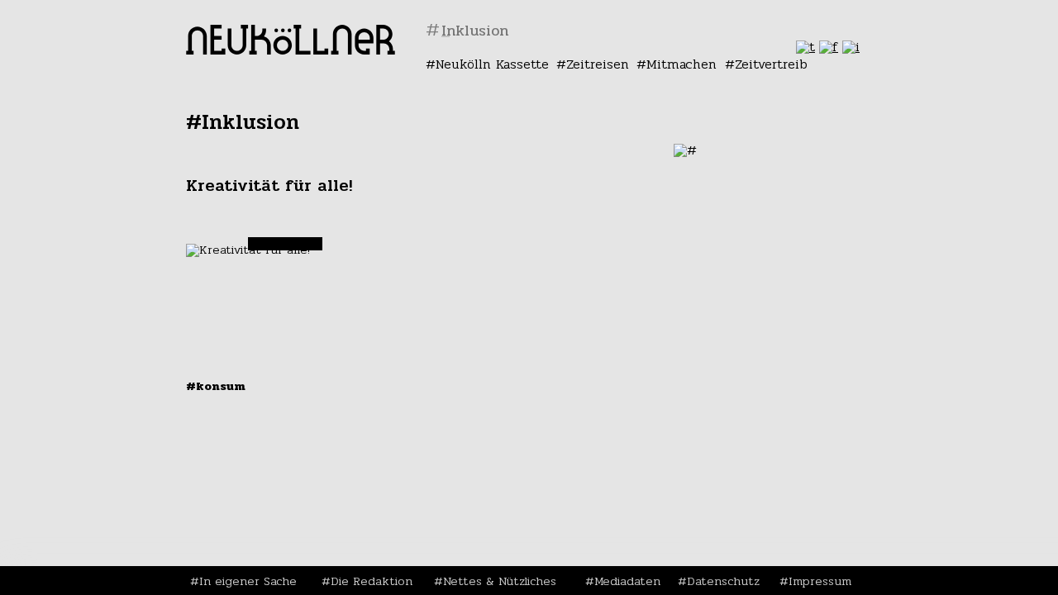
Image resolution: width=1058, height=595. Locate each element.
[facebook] (828, 46)
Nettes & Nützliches (499, 581)
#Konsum (215, 386)
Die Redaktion (371, 581)
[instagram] (851, 46)
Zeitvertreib (771, 64)
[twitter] (805, 46)
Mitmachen (681, 64)
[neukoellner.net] (290, 50)
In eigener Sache (248, 581)
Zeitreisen (597, 64)
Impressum (820, 581)
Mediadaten (627, 581)
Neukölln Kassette (492, 64)
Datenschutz (723, 581)
